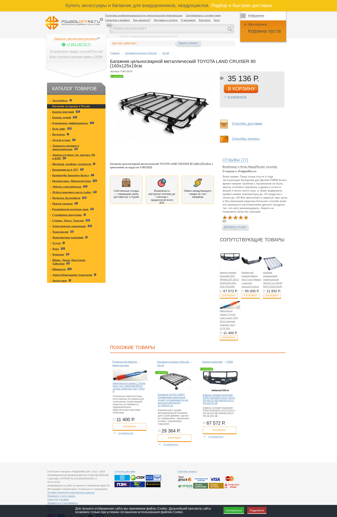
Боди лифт (59, 128)
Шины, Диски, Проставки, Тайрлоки (69, 262)
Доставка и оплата (165, 20)
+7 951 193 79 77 (79, 44)
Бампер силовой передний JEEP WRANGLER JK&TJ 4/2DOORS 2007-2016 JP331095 (229, 279)
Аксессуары (59, 280)
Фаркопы (58, 254)
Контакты (205, 20)
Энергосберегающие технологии (72, 274)
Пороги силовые (62, 203)
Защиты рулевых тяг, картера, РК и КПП (73, 157)
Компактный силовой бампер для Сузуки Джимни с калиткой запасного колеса (251, 279)
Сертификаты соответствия (203, 15)
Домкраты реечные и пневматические (65, 147)
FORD (229, 362)
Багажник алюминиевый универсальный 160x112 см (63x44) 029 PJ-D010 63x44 (272, 279)
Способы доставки (124, 471)
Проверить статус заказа (61, 496)
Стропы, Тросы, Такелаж (68, 220)
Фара (55, 248)
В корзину (228, 295)
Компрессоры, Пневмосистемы (71, 181)
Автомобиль (60, 100)
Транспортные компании (67, 237)
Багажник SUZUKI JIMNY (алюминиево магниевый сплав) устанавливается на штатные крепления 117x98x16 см (173, 400)
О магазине (188, 20)
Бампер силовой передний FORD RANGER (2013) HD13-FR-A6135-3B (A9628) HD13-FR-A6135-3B (219, 399)
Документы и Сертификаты (62, 503)
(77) (235, 160)
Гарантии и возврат (117, 20)
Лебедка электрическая (66, 186)
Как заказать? (142, 20)
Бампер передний (63, 111)
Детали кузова (61, 140)
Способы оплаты (187, 471)
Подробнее (257, 510)
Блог (217, 20)
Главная (115, 53)
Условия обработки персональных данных (71, 492)
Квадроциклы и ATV (65, 169)
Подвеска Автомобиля (66, 198)
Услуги (56, 243)
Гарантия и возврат (58, 499)
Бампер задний (61, 117)
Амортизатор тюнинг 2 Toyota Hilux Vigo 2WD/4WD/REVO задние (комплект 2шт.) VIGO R (129, 387)
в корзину (241, 88)
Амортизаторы (120, 365)
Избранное (256, 15)
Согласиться (234, 510)
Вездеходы (58, 134)
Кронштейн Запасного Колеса (70, 175)
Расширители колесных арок (70, 209)
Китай (165, 53)
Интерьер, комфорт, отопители (71, 164)
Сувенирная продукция (67, 215)
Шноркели (59, 269)
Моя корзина (257, 24)
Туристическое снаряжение (69, 226)
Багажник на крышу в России (71, 106)
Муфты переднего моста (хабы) (71, 192)
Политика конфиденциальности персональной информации (143, 15)
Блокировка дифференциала (70, 123)
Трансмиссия (60, 231)
